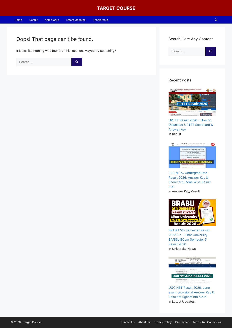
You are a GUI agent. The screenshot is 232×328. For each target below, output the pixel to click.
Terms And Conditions (206, 322)
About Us (144, 322)
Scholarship (100, 20)
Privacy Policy (163, 322)
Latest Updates (76, 20)
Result (33, 20)
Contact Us (128, 322)
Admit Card (52, 20)
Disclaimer (182, 322)
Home (18, 20)
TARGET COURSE (116, 8)
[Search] (76, 62)
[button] (216, 20)
